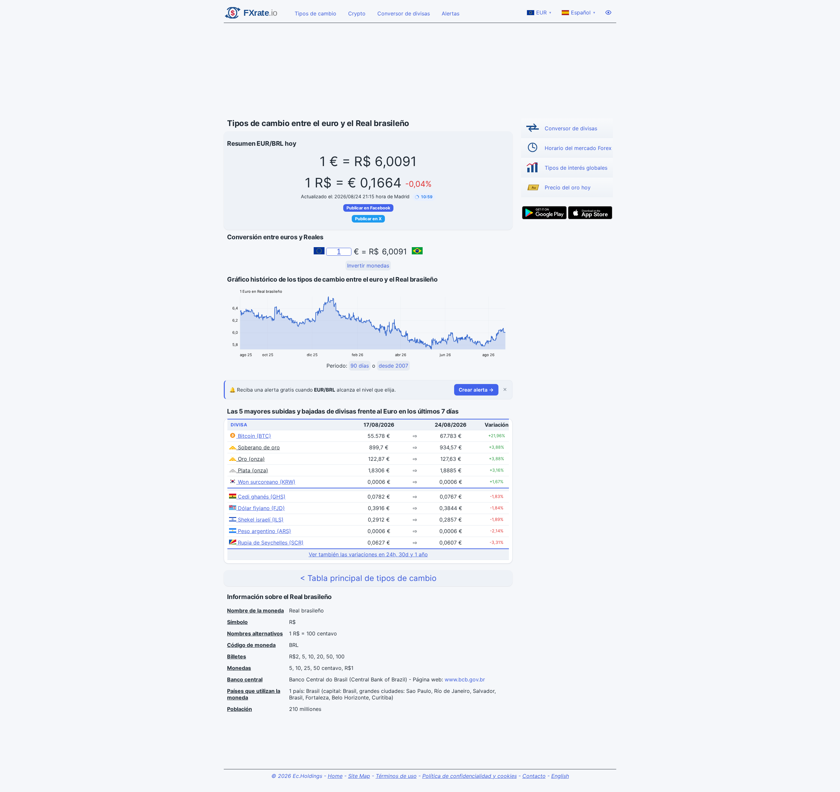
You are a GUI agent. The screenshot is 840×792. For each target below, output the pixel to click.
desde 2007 (393, 365)
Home (335, 776)
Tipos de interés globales (576, 167)
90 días (359, 365)
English (560, 776)
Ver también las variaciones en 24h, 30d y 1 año (368, 554)
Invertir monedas (368, 265)
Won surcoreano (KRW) (265, 482)
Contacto (534, 776)
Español (583, 12)
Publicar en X (368, 218)
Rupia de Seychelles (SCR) (270, 542)
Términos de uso (396, 776)
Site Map (359, 776)
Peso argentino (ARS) (263, 531)
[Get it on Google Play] (544, 212)
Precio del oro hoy (568, 187)
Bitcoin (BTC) (253, 436)
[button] (423, 197)
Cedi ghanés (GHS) (260, 496)
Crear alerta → (476, 390)
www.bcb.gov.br (465, 679)
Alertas (450, 13)
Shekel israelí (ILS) (260, 519)
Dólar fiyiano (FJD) (260, 508)
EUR (543, 12)
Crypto (357, 13)
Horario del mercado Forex (578, 148)
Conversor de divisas (403, 13)
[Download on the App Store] (590, 212)
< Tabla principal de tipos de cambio (368, 578)
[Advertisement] (420, 71)
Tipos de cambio (315, 13)
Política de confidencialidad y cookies (469, 776)
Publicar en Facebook (368, 207)
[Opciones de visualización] (608, 12)
